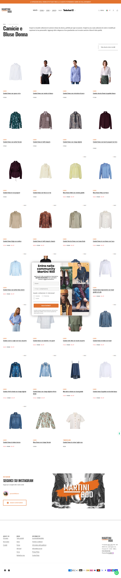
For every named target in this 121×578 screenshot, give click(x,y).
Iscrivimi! (46, 305)
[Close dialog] (87, 264)
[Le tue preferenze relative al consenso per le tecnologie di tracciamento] (119, 433)
